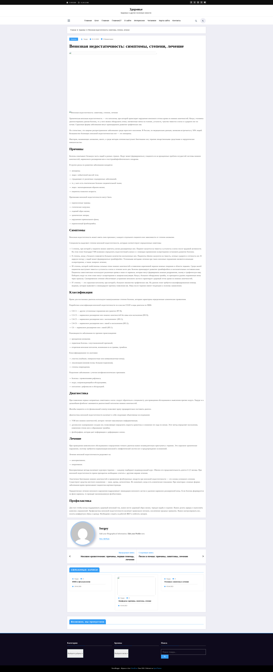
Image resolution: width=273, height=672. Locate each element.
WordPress (134, 668)
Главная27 (116, 21)
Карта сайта (164, 21)
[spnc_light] (203, 20)
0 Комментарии (108, 39)
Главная (88, 21)
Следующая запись (146, 553)
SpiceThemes (157, 668)
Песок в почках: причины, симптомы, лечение (163, 556)
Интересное (139, 21)
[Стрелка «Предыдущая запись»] (70, 556)
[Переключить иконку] (68, 20)
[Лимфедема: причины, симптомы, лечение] (136, 586)
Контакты (176, 21)
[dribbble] (198, 2)
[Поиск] (196, 21)
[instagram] (201, 2)
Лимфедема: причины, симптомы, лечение (134, 601)
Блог (97, 21)
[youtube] (205, 2)
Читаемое (151, 21)
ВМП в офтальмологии (81, 582)
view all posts (104, 539)
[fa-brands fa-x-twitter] (194, 2)
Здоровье (136, 9)
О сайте (127, 21)
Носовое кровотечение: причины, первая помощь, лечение (107, 558)
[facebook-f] (191, 2)
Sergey (86, 39)
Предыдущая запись (126, 553)
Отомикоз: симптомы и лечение (176, 582)
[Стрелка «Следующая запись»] (203, 556)
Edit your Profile (134, 534)
